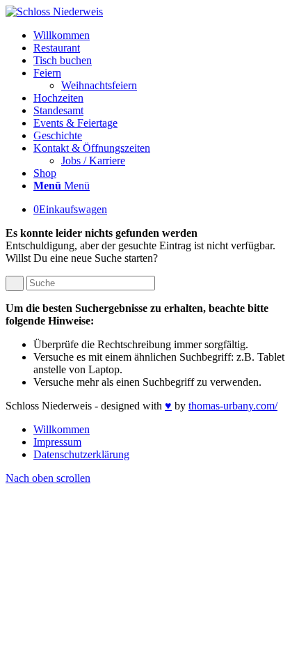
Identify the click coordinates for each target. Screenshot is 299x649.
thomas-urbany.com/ (232, 406)
